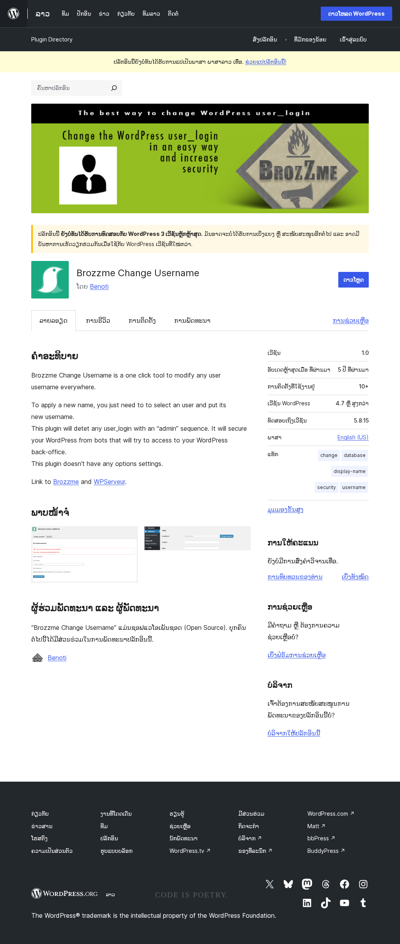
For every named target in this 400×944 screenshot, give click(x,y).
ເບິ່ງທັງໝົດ (355, 577)
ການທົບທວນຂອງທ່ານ (295, 577)
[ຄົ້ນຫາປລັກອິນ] (114, 88)
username (354, 487)
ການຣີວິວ (98, 320)
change (329, 455)
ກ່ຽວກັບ (40, 813)
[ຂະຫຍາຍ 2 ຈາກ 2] (240, 537)
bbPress (321, 838)
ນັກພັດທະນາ (184, 838)
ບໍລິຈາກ (250, 838)
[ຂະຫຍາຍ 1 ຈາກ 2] (127, 537)
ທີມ (104, 826)
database (355, 455)
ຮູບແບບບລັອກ (116, 850)
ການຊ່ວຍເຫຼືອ (351, 320)
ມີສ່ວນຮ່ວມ (251, 813)
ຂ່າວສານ (41, 826)
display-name (350, 471)
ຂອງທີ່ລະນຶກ (255, 850)
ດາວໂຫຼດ (353, 279)
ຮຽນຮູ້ (177, 813)
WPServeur (109, 481)
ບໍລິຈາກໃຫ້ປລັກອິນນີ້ (294, 733)
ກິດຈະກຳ (248, 826)
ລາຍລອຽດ (53, 320)
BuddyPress (326, 850)
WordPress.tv (190, 850)
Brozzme (66, 481)
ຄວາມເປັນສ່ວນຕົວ (52, 850)
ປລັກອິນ (109, 838)
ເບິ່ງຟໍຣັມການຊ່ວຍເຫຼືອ (297, 655)
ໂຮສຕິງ (39, 838)
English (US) (353, 437)
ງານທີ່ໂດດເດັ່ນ (116, 813)
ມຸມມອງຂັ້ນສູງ (286, 509)
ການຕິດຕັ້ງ (142, 320)
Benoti (99, 286)
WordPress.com (331, 813)
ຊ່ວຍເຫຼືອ (180, 826)
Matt (316, 826)
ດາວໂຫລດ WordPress (356, 13)
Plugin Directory (52, 39)
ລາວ (110, 894)
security (326, 487)
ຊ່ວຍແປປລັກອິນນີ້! (265, 61)
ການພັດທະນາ (192, 320)
